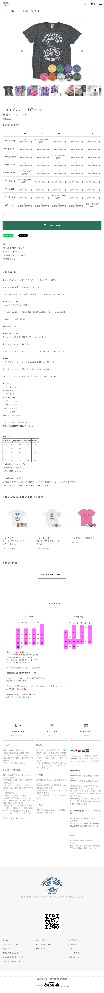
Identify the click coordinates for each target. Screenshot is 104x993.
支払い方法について (11, 953)
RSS (37, 948)
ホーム (5, 11)
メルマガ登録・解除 (43, 944)
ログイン (72, 948)
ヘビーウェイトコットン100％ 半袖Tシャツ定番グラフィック (14, 540)
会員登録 (72, 944)
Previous (22, 50)
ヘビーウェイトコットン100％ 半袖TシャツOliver (48, 540)
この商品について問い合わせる (15, 255)
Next (82, 50)
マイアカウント (74, 940)
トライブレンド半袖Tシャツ (83, 537)
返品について (8, 244)
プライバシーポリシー (11, 961)
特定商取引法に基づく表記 (13, 248)
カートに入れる (54, 225)
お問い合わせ (73, 957)
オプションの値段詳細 (11, 251)
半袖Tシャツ (15, 11)
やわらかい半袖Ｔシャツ (31, 11)
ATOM (43, 948)
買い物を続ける (9, 258)
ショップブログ (42, 940)
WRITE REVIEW (50, 574)
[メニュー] (100, 4)
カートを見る (73, 953)
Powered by (39, 985)
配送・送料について (11, 944)
